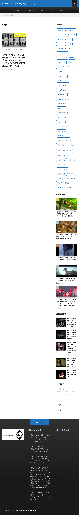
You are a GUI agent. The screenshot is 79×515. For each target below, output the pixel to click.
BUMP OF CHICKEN (64, 39)
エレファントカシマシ (65, 126)
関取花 (70, 187)
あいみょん (62, 117)
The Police (62, 103)
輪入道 (68, 183)
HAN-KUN (61, 62)
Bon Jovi (71, 35)
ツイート (57, 434)
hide (70, 62)
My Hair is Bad (63, 80)
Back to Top (39, 422)
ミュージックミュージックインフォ (25, 510)
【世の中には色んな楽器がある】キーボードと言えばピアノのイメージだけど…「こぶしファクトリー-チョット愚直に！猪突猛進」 (40, 472)
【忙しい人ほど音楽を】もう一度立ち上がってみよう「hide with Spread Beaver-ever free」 (66, 236)
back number (70, 30)
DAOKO (61, 44)
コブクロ (61, 131)
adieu (60, 30)
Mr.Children (62, 76)
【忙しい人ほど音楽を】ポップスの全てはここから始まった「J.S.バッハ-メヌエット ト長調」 (66, 214)
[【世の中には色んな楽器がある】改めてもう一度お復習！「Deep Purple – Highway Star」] (61, 346)
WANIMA (61, 108)
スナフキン (19, 49)
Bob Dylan (62, 35)
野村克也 (61, 187)
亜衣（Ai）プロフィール (58, 10)
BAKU (5, 49)
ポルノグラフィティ (64, 151)
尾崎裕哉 (61, 174)
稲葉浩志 (71, 174)
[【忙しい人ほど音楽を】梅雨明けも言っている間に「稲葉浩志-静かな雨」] (61, 334)
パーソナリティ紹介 (64, 394)
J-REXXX (61, 71)
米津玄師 (61, 178)
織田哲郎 (71, 178)
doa (69, 44)
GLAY (72, 58)
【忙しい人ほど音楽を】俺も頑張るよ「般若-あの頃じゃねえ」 (40, 449)
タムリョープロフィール (17, 10)
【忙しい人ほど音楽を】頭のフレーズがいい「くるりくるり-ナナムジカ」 (72, 362)
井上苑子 (71, 160)
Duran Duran (62, 53)
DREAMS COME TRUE (65, 48)
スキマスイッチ (63, 136)
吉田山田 (61, 164)
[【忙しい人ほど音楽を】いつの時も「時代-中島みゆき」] (61, 374)
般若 (60, 183)
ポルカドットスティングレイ (66, 145)
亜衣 (59, 399)
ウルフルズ (62, 122)
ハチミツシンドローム (65, 140)
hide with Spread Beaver (66, 67)
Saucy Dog (62, 90)
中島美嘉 (61, 160)
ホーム (4, 10)
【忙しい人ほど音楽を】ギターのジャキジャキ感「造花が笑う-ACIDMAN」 (72, 322)
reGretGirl (62, 85)
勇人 (59, 218)
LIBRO (10, 49)
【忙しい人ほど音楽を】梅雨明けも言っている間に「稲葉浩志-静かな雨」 (72, 334)
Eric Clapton (62, 58)
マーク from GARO (64, 155)
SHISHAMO (62, 94)
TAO (14, 49)
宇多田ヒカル (62, 169)
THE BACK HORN (64, 99)
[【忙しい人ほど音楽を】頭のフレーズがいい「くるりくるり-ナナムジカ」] (61, 362)
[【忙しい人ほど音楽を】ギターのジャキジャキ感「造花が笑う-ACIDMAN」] (61, 322)
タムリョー (20, 35)
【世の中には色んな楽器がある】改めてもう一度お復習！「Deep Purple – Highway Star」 (71, 348)
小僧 (59, 410)
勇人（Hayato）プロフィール (38, 10)
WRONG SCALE (63, 113)
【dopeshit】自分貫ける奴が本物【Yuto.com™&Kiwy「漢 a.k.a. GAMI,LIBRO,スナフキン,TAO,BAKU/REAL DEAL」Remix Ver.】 (13, 60)
